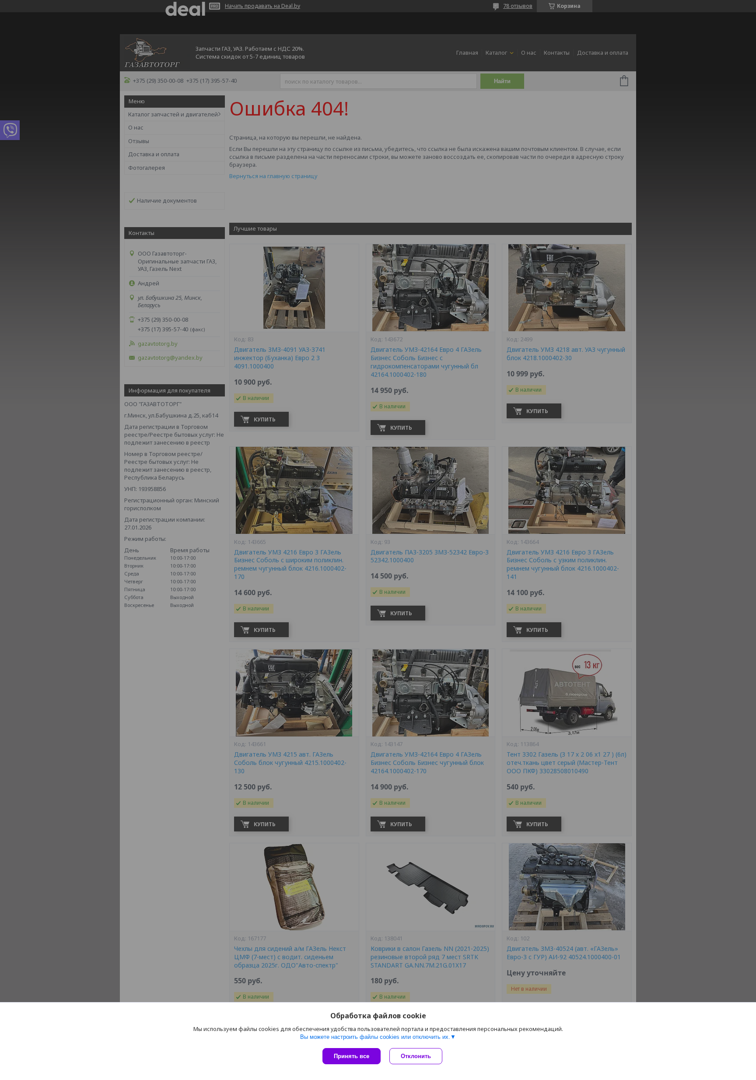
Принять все (351, 1056)
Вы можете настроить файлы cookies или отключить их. (375, 1037)
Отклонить (416, 1056)
